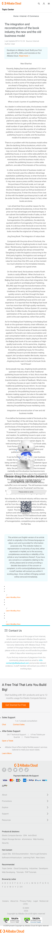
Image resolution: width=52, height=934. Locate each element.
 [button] (8, 491)
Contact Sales (19, 724)
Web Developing (8, 872)
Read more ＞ (24, 56)
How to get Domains (38, 854)
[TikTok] (26, 770)
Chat (4, 724)
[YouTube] (21, 770)
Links (25, 904)
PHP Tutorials (30, 872)
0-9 (21, 887)
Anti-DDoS (32, 835)
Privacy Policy (25, 901)
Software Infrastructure (12, 857)
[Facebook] (4, 770)
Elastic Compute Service (12, 835)
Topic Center (7, 868)
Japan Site (6, 854)
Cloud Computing (21, 868)
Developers (43, 868)
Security (5, 843)
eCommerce (27, 839)
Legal (35, 901)
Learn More (10, 597)
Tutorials (20, 872)
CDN (25, 835)
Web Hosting (38, 839)
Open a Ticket (7, 741)
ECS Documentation (20, 854)
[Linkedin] (10, 770)
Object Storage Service (11, 839)
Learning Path (29, 857)
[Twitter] (15, 770)
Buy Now (17, 597)
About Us (14, 901)
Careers (5, 901)
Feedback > (26, 514)
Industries (33, 868)
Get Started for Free (15, 705)
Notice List (43, 901)
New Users (40, 857)
